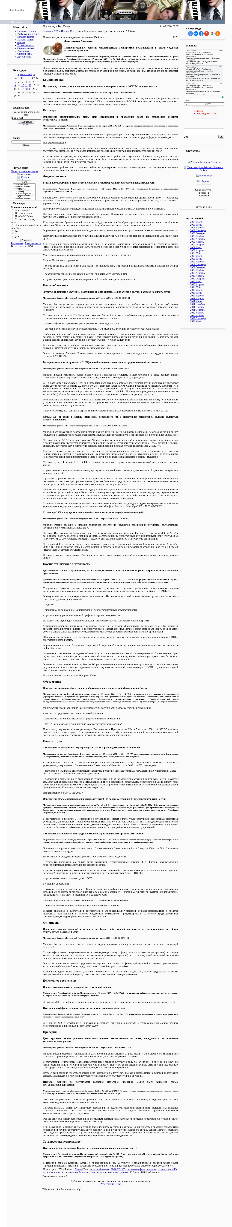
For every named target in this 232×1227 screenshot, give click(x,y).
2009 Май (195, 253)
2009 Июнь (196, 256)
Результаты (17, 243)
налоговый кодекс (99, 1169)
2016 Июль (196, 321)
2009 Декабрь (197, 273)
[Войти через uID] (190, 33)
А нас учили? (22, 210)
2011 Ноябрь (197, 307)
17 (22, 89)
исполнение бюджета (76, 1172)
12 (30, 85)
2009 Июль (196, 258)
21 (37, 89)
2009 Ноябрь (197, 270)
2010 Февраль (197, 278)
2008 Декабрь (197, 239)
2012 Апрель (197, 315)
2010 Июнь (196, 290)
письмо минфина (136, 1169)
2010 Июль (196, 292)
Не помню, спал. (24, 213)
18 (26, 89)
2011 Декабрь (197, 309)
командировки (120, 1172)
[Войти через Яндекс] (206, 33)
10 (22, 85)
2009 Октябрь (197, 267)
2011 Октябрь (197, 304)
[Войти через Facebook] (201, 33)
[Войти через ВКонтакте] (195, 33)
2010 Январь (197, 275)
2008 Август (197, 227)
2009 (56, 31)
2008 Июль (196, 224)
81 (16, 234)
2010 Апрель (197, 284)
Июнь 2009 (26, 74)
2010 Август (197, 295)
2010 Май (195, 287)
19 (30, 89)
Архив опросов (33, 243)
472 (17, 237)
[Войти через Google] (212, 33)
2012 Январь (197, 312)
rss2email (26, 124)
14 (16, 231)
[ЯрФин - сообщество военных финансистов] (24, 179)
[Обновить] (223, 96)
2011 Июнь (196, 301)
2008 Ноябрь (197, 236)
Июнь (64, 31)
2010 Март (196, 281)
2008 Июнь (196, 222)
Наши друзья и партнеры (24, 171)
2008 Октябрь (197, 233)
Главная (40, 22)
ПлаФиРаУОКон (24, 216)
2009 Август (197, 261)
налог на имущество (101, 1172)
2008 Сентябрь (198, 230)
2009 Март (196, 247)
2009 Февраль (197, 244)
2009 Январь (197, 241)
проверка (151, 1169)
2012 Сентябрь (198, 318)
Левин (78, 1169)
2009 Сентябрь (198, 264)
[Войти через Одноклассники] (217, 33)
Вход (60, 22)
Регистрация (51, 22)
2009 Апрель (197, 250)
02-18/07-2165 (118, 1169)
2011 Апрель (197, 298)
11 (26, 85)
